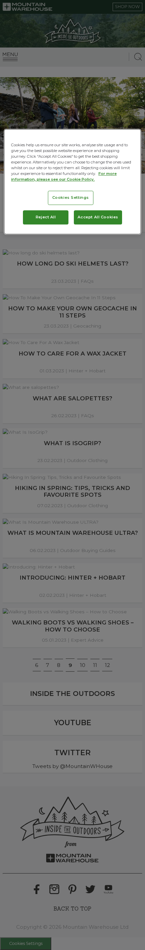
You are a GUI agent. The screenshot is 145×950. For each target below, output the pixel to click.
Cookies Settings (70, 197)
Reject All (46, 217)
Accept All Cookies (98, 217)
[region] (73, 182)
